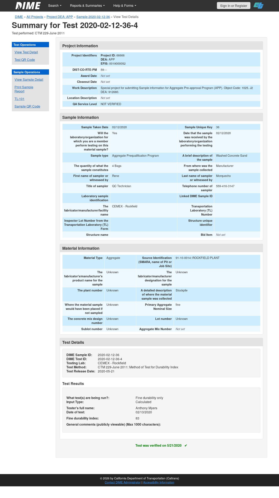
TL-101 (20, 98)
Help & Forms (123, 5)
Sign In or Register (233, 5)
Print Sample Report (24, 89)
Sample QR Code (27, 106)
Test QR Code (25, 59)
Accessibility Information (158, 482)
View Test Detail (26, 52)
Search (53, 5)
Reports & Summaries (86, 5)
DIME (19, 16)
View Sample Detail (29, 79)
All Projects (35, 16)
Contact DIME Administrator (123, 482)
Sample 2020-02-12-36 (93, 16)
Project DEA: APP (60, 16)
